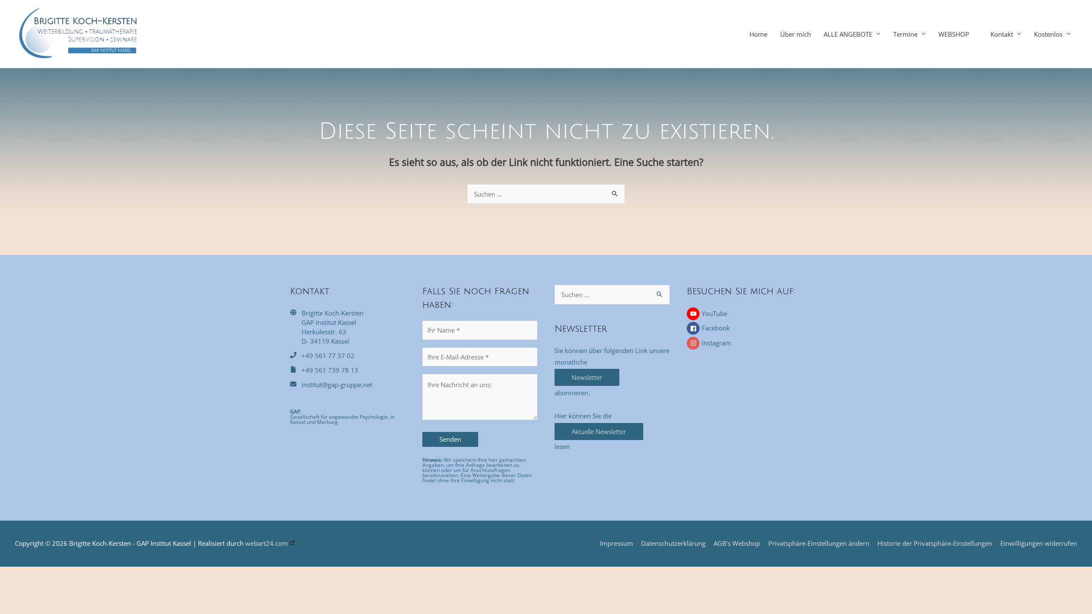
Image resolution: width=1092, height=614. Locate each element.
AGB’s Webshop (737, 543)
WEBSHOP (953, 34)
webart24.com (266, 543)
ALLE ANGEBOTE (848, 34)
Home (758, 34)
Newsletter (587, 377)
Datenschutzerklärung (673, 543)
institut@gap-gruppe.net (337, 384)
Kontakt (1001, 34)
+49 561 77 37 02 (328, 355)
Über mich (795, 34)
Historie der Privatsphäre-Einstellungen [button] (934, 543)
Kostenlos (1048, 34)
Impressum (616, 543)
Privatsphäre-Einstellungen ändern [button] (818, 543)
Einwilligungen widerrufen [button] (1038, 543)
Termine (905, 34)
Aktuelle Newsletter (599, 431)
